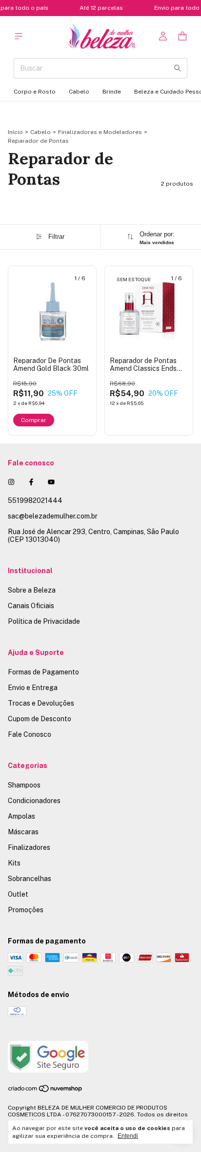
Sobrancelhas (29, 879)
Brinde (111, 91)
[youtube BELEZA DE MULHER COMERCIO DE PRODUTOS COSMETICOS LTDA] (51, 482)
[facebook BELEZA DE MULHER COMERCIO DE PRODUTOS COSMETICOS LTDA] (31, 482)
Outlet (18, 894)
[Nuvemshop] (45, 1090)
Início (15, 132)
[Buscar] (177, 68)
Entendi (128, 1136)
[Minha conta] (163, 36)
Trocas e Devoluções (41, 703)
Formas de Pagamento (43, 672)
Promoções (25, 910)
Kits (14, 863)
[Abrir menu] (18, 36)
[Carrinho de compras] (182, 36)
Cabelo (79, 91)
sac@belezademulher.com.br (53, 516)
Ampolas (21, 816)
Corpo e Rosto (35, 91)
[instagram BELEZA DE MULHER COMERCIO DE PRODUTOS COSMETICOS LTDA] (11, 482)
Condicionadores (34, 801)
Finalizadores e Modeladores (100, 132)
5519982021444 (35, 500)
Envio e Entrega (33, 687)
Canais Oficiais (31, 606)
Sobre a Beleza (32, 590)
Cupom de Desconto (39, 719)
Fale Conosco (29, 734)
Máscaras (23, 832)
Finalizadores (29, 847)
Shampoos (24, 785)
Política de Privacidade (44, 621)
